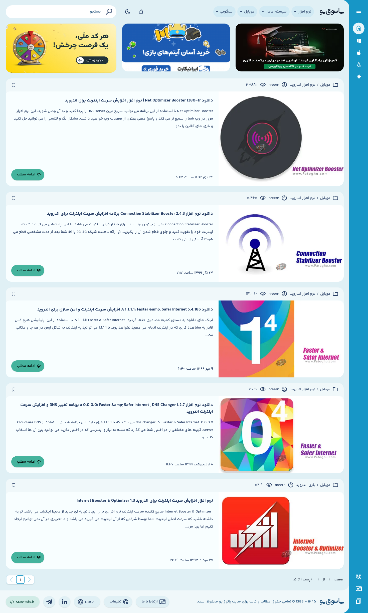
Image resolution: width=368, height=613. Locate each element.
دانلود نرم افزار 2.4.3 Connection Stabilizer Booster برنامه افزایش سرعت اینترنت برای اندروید (130, 214)
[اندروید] (358, 76)
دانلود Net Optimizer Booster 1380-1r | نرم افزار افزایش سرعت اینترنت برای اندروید (139, 100)
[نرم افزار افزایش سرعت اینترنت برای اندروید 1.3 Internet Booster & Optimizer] (281, 530)
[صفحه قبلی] (29, 579)
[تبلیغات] (358, 576)
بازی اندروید (305, 485)
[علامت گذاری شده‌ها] (358, 601)
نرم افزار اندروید (302, 85)
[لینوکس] (358, 65)
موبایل (325, 85)
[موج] (289, 48)
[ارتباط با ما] (358, 589)
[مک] (358, 53)
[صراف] (61, 48)
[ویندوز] (358, 41)
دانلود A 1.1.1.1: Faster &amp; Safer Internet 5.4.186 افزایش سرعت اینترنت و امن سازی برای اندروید (125, 309)
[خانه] (358, 28)
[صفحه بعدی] (11, 579)
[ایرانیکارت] (176, 48)
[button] (20, 579)
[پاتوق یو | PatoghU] (332, 12)
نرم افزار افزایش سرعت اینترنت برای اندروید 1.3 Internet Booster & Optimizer (145, 500)
